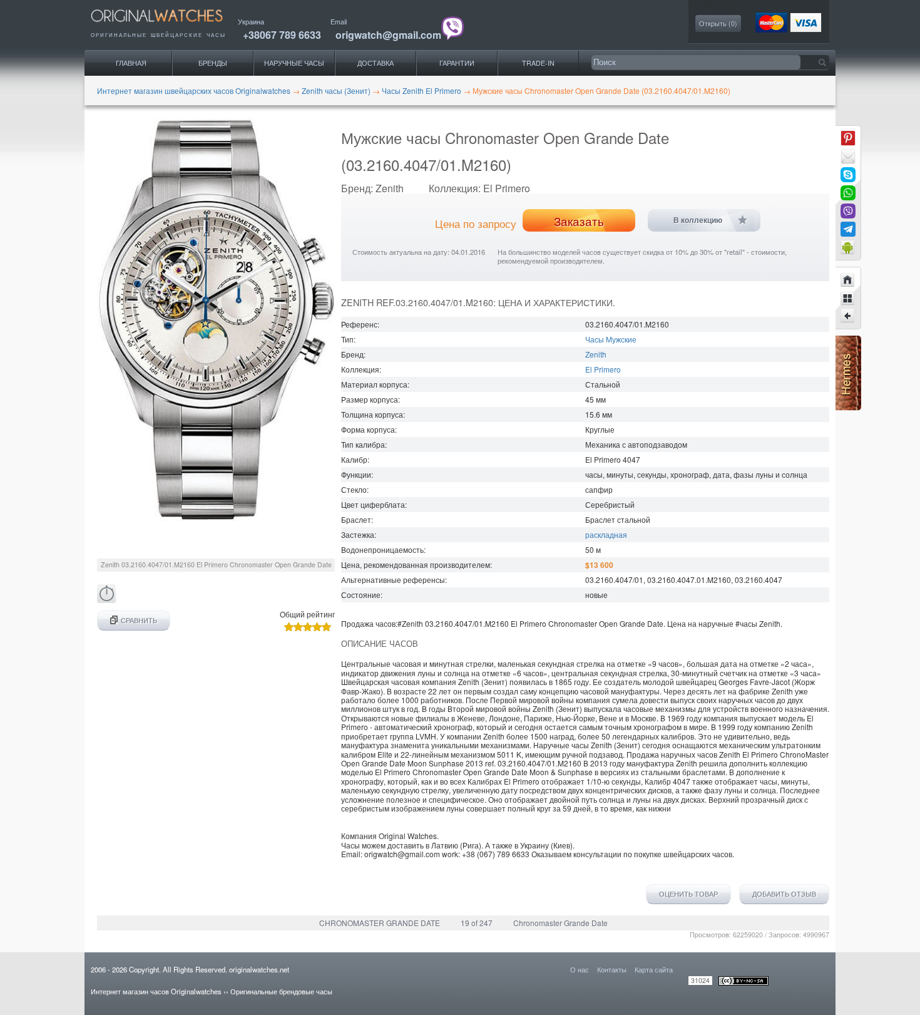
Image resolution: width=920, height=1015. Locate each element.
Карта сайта (654, 969)
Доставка (375, 63)
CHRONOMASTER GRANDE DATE (379, 922)
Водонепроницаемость (382, 549)
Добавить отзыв (784, 894)
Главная (131, 63)
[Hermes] (848, 407)
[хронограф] (106, 599)
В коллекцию (697, 220)
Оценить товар (688, 894)
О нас (579, 969)
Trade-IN (538, 63)
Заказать (579, 221)
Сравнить (139, 620)
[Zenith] (848, 298)
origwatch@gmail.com (388, 35)
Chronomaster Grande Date (560, 922)
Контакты (611, 969)
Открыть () (718, 23)
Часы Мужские (610, 339)
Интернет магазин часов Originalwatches (156, 991)
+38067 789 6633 (282, 35)
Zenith (595, 354)
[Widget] (848, 247)
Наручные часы (294, 63)
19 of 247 (477, 922)
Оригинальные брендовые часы (281, 991)
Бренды (212, 63)
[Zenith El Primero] (848, 316)
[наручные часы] (167, 25)
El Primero (603, 369)
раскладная (606, 534)
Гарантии (456, 63)
